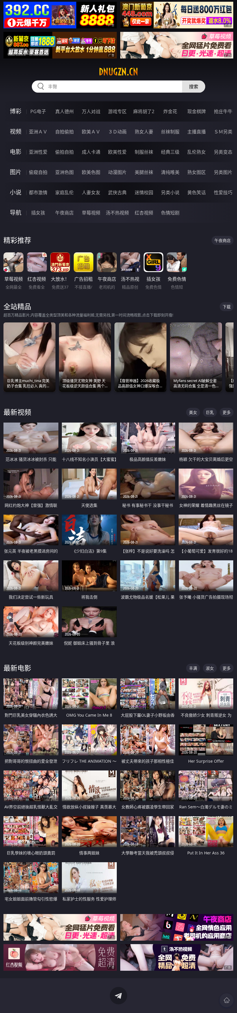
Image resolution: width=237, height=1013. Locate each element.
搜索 (193, 86)
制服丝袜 (144, 152)
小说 (15, 192)
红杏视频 (144, 213)
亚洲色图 (64, 172)
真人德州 (64, 111)
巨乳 (210, 412)
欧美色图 (91, 172)
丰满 (193, 668)
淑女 (210, 668)
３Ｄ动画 (117, 132)
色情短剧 (170, 213)
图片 (15, 172)
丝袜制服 (170, 132)
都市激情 (38, 192)
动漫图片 (117, 172)
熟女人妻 (144, 132)
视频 (15, 131)
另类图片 (223, 172)
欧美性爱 (117, 152)
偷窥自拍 (38, 172)
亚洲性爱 (38, 152)
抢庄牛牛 (223, 111)
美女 (193, 412)
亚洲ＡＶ (38, 132)
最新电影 (17, 668)
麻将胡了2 (143, 111)
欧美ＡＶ (91, 132)
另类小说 (170, 192)
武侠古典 (117, 192)
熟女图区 (196, 172)
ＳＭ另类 (223, 132)
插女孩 (38, 213)
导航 (15, 212)
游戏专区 (117, 111)
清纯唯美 (170, 172)
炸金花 (170, 111)
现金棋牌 (196, 111)
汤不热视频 (117, 213)
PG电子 (38, 111)
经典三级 (170, 152)
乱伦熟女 (196, 152)
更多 (227, 412)
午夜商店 (64, 213)
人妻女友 (91, 192)
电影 (15, 152)
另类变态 (223, 152)
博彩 (15, 111)
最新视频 (17, 412)
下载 (227, 306)
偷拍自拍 (64, 152)
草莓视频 (91, 213)
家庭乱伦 (64, 192)
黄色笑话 (196, 192)
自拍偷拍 (64, 132)
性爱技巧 (223, 192)
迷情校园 (144, 192)
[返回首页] (227, 1000)
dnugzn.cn (118, 72)
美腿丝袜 (144, 172)
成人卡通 (91, 152)
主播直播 (196, 132)
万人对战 (91, 111)
